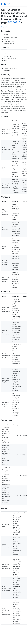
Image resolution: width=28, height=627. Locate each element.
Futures (5, 4)
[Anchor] (11, 31)
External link (5, 27)
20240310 (14, 22)
